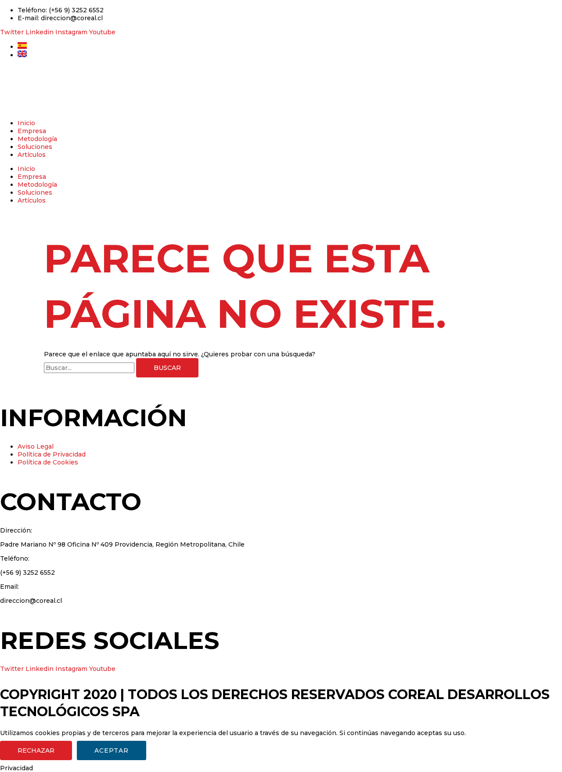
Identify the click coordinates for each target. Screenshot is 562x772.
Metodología (37, 139)
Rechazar (36, 750)
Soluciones (35, 147)
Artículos (32, 155)
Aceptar (111, 750)
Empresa (32, 131)
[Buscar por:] (90, 368)
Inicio (26, 123)
